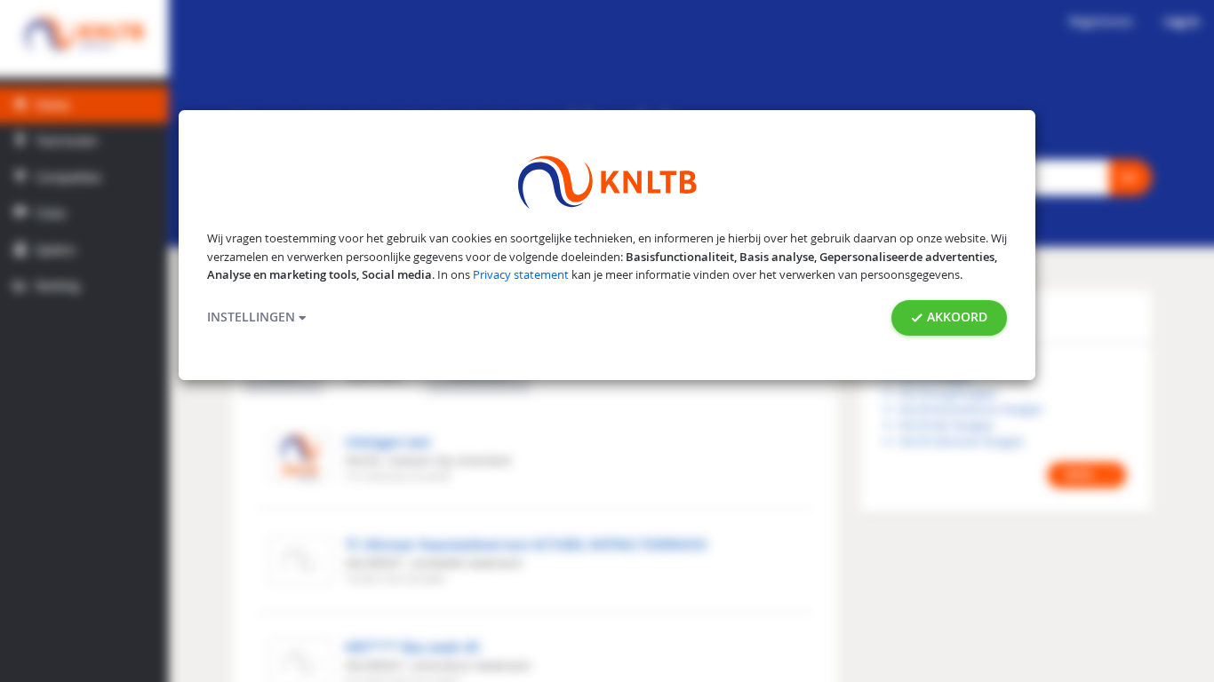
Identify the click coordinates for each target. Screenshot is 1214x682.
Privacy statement (521, 274)
